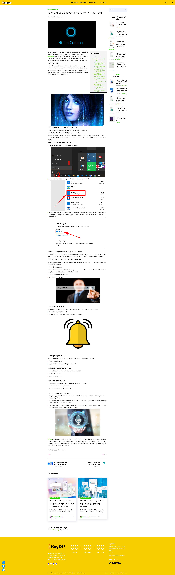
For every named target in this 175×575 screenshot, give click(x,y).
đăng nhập (56, 530)
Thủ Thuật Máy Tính (52, 9)
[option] (61, 499)
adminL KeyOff (86, 517)
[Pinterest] (56, 564)
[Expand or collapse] (105, 53)
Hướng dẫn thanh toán (63, 573)
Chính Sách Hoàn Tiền (74, 573)
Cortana (50, 439)
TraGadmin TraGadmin (57, 517)
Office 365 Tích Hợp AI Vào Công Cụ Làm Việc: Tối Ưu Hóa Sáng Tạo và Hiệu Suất (62, 504)
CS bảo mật (82, 573)
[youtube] (53, 564)
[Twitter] (48, 564)
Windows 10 (51, 56)
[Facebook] (51, 564)
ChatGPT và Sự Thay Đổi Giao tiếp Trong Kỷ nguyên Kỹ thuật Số (92, 504)
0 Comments (60, 16)
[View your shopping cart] (172, 2)
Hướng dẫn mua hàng (52, 573)
